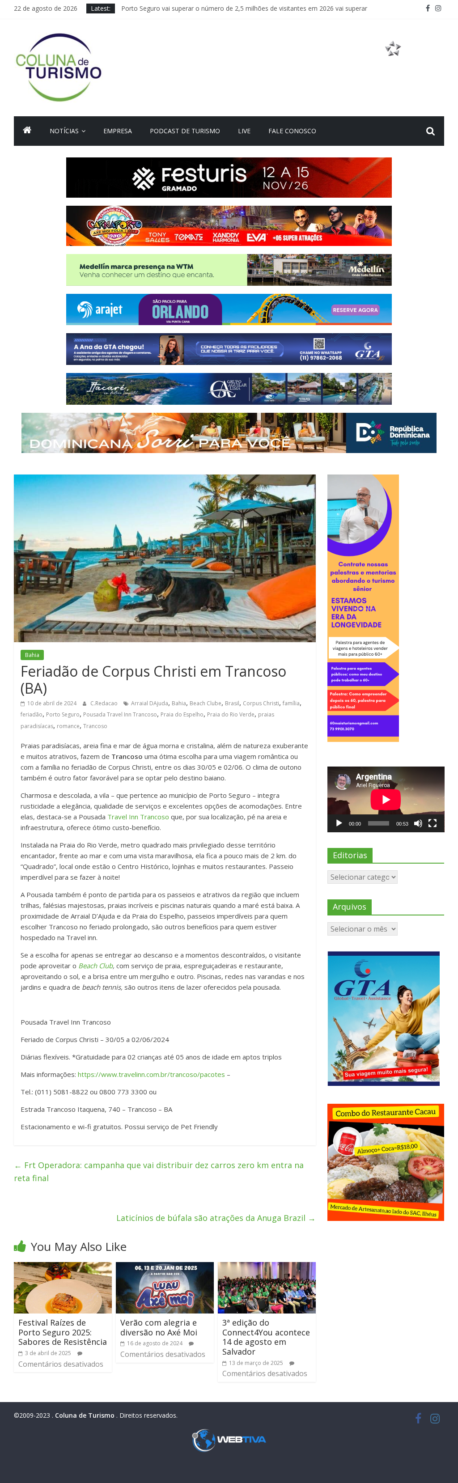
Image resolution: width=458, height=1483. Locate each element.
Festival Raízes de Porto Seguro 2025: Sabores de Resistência (62, 1332)
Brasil (232, 703)
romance (68, 726)
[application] (386, 799)
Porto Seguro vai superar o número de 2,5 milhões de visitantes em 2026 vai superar (244, 8)
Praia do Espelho (182, 714)
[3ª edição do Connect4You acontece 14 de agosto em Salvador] (267, 1267)
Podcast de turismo (185, 131)
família (291, 703)
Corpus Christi (261, 703)
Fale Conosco (292, 131)
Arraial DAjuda (149, 703)
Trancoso (95, 726)
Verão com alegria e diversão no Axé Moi (158, 1327)
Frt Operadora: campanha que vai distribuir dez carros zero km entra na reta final (159, 1171)
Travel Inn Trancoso (138, 816)
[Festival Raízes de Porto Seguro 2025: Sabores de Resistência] (63, 1267)
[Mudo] (418, 823)
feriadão (31, 714)
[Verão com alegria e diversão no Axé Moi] (165, 1267)
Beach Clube (205, 703)
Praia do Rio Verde (230, 714)
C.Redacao (104, 703)
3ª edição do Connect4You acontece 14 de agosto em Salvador (266, 1337)
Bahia (32, 655)
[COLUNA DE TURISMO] (27, 131)
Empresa (117, 131)
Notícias (64, 131)
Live (244, 131)
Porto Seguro (63, 714)
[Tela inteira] (432, 823)
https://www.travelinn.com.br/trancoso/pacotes (151, 1074)
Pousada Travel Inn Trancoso (120, 714)
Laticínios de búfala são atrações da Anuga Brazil (216, 1217)
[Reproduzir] (339, 823)
